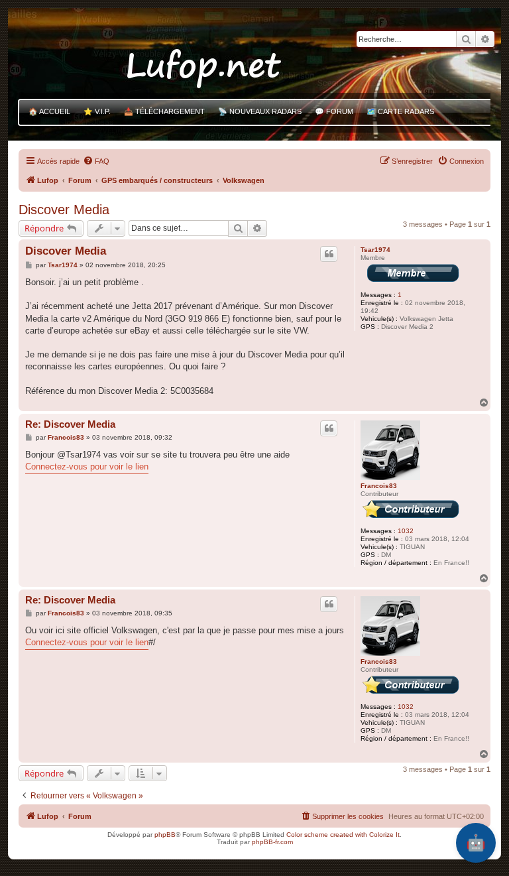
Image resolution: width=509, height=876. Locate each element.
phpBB (165, 834)
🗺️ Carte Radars (400, 111)
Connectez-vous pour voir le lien (86, 466)
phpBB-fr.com (272, 841)
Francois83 (379, 485)
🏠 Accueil (49, 111)
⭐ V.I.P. (97, 111)
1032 (406, 530)
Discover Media (64, 209)
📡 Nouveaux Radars (260, 111)
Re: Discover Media (70, 424)
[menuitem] (96, 161)
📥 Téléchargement (164, 111)
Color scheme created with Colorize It (343, 834)
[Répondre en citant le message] (328, 254)
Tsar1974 (375, 249)
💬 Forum (334, 111)
